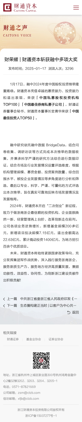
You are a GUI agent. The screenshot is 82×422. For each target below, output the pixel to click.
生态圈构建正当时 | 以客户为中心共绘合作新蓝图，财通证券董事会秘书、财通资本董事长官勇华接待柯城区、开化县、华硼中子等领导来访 (49, 306)
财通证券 (13, 339)
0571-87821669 (24, 387)
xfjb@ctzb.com (28, 398)
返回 (75, 312)
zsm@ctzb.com (29, 393)
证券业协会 (56, 339)
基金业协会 (33, 339)
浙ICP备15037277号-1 (41, 416)
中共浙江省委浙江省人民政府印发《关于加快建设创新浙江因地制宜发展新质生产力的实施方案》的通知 (49, 299)
